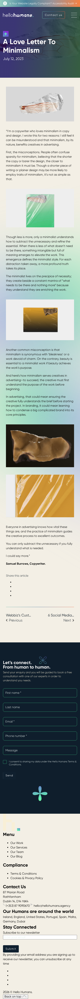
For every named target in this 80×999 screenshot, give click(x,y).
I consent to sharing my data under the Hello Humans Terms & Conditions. (42, 763)
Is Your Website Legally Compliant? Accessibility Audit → (43, 3)
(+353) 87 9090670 (18, 905)
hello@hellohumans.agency (51, 905)
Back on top (13, 996)
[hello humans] (18, 15)
